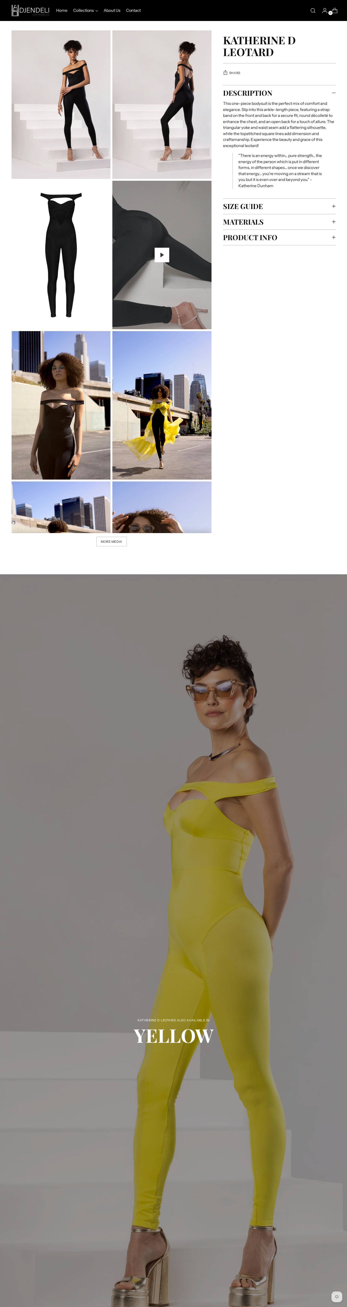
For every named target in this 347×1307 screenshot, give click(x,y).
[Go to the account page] (323, 10)
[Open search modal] (313, 10)
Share (235, 73)
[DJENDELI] (30, 10)
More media (112, 541)
